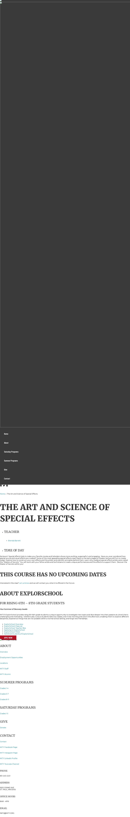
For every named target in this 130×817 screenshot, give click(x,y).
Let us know (24, 583)
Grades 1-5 (4, 714)
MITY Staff (4, 669)
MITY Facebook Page (9, 747)
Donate (3, 728)
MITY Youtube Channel (9, 764)
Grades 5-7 (4, 694)
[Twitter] (4, 486)
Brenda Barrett (14, 541)
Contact (3, 742)
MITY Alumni (5, 674)
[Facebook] (1, 486)
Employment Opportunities (11, 657)
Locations (4, 663)
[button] (8, 637)
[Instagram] (7, 486)
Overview (4, 652)
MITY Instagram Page (8, 753)
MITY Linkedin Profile (8, 758)
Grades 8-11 (4, 699)
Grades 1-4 (4, 688)
